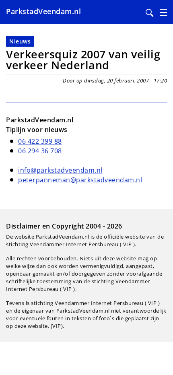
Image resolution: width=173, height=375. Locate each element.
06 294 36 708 (40, 150)
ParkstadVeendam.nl (43, 11)
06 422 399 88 (40, 141)
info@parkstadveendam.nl (60, 170)
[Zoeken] (150, 13)
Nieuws (20, 41)
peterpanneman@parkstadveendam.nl (80, 179)
